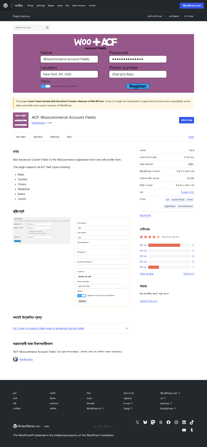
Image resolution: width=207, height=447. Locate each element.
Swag (128, 408)
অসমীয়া (46, 426)
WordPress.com (170, 393)
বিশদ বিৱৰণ (21, 137)
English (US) (187, 192)
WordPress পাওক (192, 5)
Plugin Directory (21, 16)
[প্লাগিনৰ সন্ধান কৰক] (47, 27)
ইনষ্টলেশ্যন (54, 137)
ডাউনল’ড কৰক (186, 120)
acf (167, 199)
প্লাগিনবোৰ (54, 403)
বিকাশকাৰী (90, 403)
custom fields (178, 199)
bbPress (166, 403)
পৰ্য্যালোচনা (38, 137)
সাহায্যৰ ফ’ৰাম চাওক (148, 301)
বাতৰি (15, 398)
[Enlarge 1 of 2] (66, 221)
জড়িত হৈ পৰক (129, 393)
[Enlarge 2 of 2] (126, 221)
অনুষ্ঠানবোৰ (127, 398)
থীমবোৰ (52, 398)
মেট (163, 398)
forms (190, 199)
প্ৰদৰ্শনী (52, 393)
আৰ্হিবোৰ (53, 408)
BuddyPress (168, 408)
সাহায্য (191, 137)
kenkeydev (38, 122)
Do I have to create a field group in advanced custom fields (48, 328)
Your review (147, 273)
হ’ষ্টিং (14, 403)
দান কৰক (128, 403)
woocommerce (185, 206)
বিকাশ (69, 137)
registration (169, 206)
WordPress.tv (95, 408)
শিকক (89, 393)
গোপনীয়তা (17, 408)
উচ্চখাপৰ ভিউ (145, 215)
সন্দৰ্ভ (14, 393)
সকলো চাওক (188, 273)
